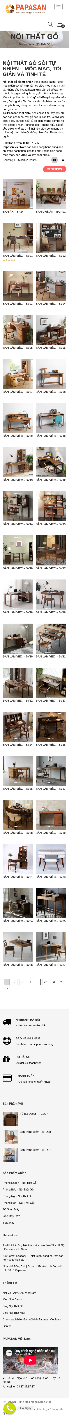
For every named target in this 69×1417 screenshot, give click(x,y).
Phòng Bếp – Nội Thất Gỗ (18, 1189)
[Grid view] (54, 160)
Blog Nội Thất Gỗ (13, 1306)
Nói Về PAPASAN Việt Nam (19, 1292)
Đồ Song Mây (11, 1209)
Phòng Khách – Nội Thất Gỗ (19, 1182)
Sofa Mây (8, 1222)
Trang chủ (25, 44)
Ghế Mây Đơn (11, 1215)
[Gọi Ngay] (10, 1408)
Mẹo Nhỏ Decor (12, 1299)
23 (53, 981)
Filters (56, 169)
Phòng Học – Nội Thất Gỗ (18, 1202)
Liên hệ (7, 1326)
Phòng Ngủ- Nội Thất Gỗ (17, 1196)
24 (60, 981)
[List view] (63, 160)
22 (45, 981)
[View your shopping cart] (60, 23)
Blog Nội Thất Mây (14, 1312)
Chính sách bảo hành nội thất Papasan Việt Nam (32, 1319)
